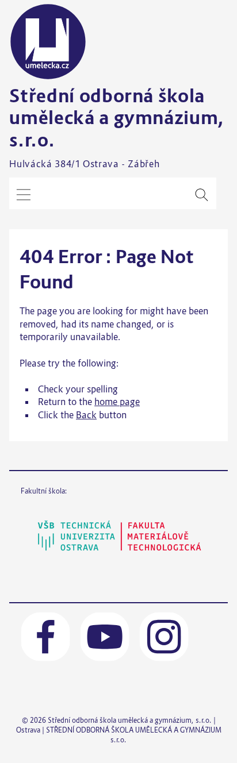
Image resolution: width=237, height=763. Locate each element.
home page (117, 401)
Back (86, 415)
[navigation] (23, 194)
